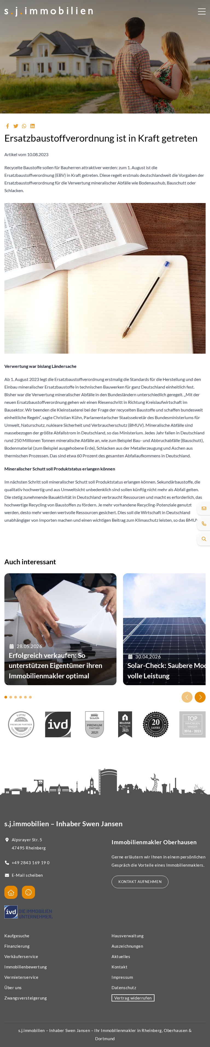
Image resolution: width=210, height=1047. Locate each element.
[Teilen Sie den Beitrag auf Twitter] (16, 126)
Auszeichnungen (127, 946)
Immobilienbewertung (25, 966)
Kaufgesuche (17, 935)
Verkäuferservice (21, 956)
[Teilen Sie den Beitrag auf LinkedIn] (33, 126)
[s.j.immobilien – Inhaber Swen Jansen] (48, 12)
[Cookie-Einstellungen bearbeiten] (28, 892)
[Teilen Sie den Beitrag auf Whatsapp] (24, 126)
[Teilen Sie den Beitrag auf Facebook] (7, 126)
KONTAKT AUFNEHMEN (140, 881)
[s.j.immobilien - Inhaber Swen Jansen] (11, 892)
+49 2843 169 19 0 (31, 862)
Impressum (122, 977)
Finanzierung (17, 946)
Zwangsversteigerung (25, 997)
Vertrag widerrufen (133, 997)
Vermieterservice (21, 977)
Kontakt (119, 966)
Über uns (13, 987)
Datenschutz (124, 987)
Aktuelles (121, 956)
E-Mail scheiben (27, 875)
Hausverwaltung (128, 935)
